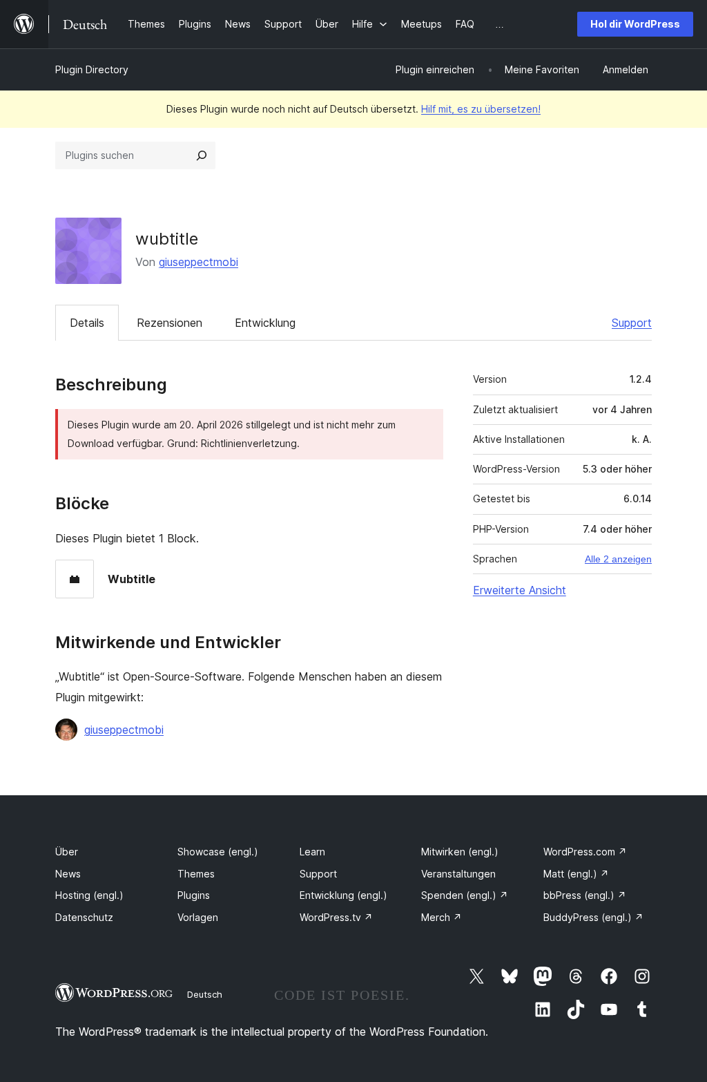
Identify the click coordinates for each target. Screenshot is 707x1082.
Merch (441, 917)
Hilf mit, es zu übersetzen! (481, 109)
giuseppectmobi (198, 262)
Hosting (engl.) (89, 895)
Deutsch (204, 994)
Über (66, 851)
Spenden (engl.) (464, 895)
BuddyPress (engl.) (593, 917)
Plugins (193, 895)
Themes (196, 874)
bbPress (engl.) (584, 895)
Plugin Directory (91, 69)
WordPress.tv (336, 917)
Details (87, 323)
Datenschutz (84, 917)
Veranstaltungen (458, 874)
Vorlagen (197, 917)
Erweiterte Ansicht (519, 590)
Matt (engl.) (576, 874)
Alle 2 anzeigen (618, 558)
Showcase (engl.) (217, 851)
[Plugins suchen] (201, 155)
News (68, 874)
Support (632, 323)
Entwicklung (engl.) (343, 895)
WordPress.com (585, 851)
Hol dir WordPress (635, 24)
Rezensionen (169, 323)
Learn (312, 851)
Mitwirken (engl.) (459, 851)
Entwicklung (265, 323)
